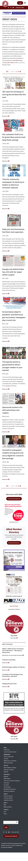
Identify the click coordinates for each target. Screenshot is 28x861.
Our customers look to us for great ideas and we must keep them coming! (13, 137)
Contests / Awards (8, 798)
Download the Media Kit (14, 498)
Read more (5, 116)
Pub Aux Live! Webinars (9, 791)
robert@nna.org (17, 60)
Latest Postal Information (10, 752)
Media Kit (6, 772)
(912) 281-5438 (8, 62)
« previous (7, 71)
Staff (5, 811)
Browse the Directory (14, 543)
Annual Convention (8, 796)
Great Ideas (6, 783)
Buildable (10, 847)
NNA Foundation (8, 807)
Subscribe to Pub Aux (9, 769)
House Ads (6, 785)
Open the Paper (14, 606)
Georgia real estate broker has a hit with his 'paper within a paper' (13, 272)
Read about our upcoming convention (12, 655)
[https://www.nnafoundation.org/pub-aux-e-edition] (14, 583)
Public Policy (7, 749)
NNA (5, 805)
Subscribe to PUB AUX (14, 609)
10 (18, 71)
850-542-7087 (15, 832)
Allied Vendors (7, 778)
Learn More (13, 638)
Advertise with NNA (14, 494)
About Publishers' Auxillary (10, 767)
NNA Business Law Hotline (10, 760)
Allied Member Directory (14, 531)
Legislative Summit (8, 800)
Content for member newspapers (12, 780)
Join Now (6, 758)
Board (5, 814)
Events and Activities (9, 756)
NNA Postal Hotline (8, 763)
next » (20, 71)
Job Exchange (7, 787)
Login (20, 3)
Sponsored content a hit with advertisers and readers (12, 410)
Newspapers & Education (10, 789)
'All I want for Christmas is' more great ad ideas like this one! (14, 94)
